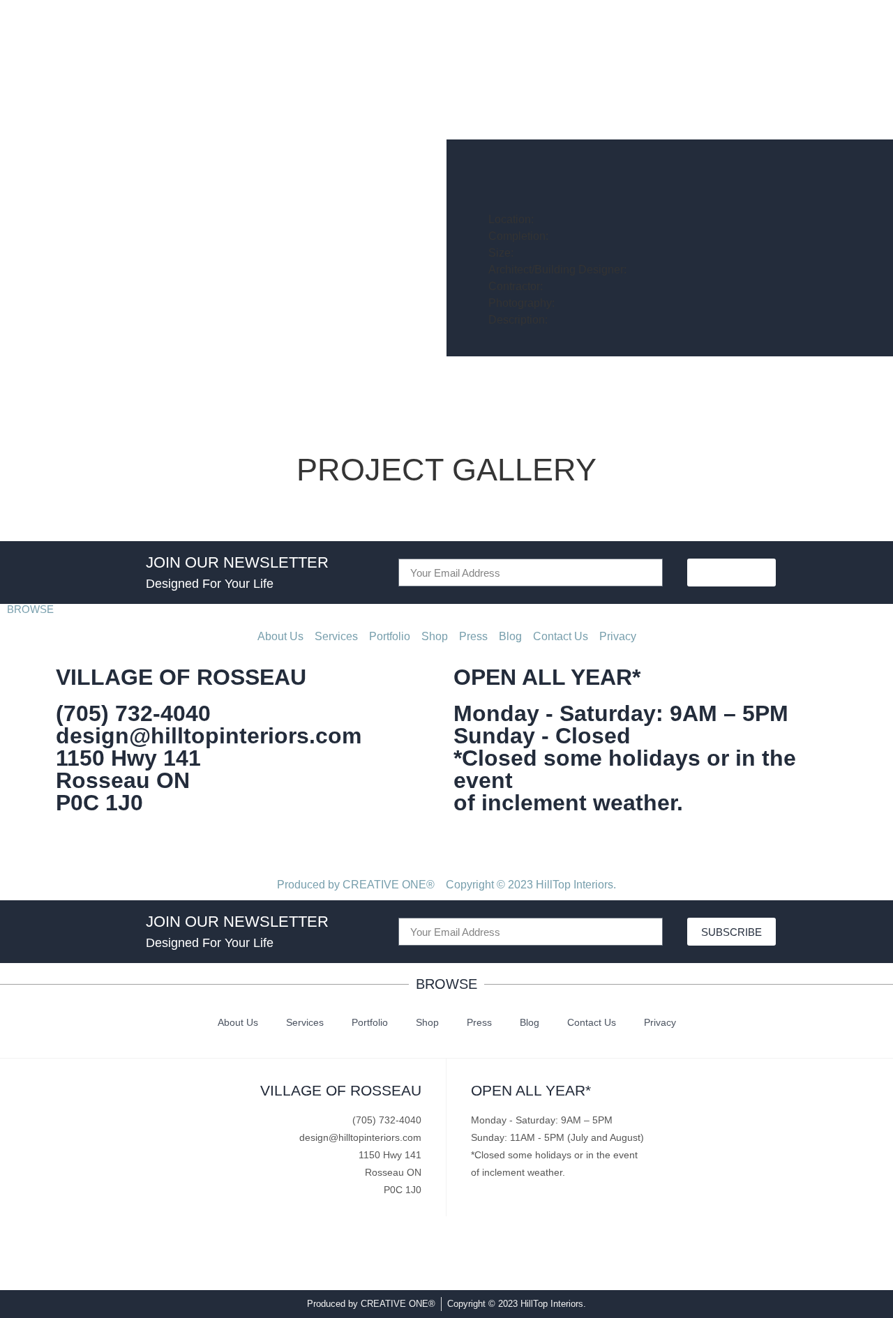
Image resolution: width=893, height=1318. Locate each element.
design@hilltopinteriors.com (208, 735)
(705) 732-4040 (133, 713)
